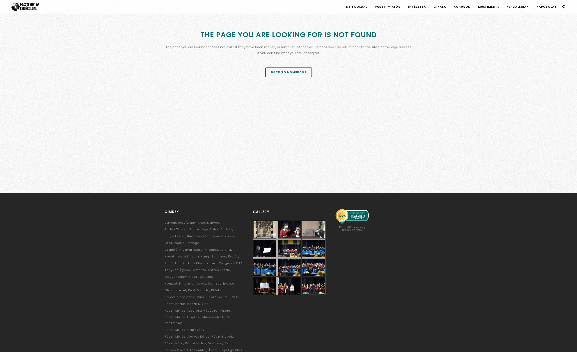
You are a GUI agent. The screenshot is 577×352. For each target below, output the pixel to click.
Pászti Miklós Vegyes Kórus (187, 336)
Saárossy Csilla (221, 343)
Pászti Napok (222, 336)
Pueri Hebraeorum (212, 297)
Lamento (199, 270)
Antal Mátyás (208, 222)
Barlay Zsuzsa (176, 229)
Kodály (234, 256)
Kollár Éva (173, 263)
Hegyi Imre (174, 256)
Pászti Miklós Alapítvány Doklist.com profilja (352, 228)
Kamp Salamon (213, 256)
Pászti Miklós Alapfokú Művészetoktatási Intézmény (198, 320)
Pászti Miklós (197, 304)
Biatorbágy (199, 229)
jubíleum (191, 256)
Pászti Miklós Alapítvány (184, 330)
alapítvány (187, 222)
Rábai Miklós (195, 343)
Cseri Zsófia (175, 243)
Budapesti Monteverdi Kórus (210, 236)
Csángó (192, 243)
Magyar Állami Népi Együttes (188, 277)
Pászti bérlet (175, 304)
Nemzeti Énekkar (222, 283)
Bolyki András (221, 229)
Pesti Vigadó (198, 290)
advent (170, 222)
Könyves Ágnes (177, 270)
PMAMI (216, 290)
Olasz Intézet (175, 290)
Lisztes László (219, 270)
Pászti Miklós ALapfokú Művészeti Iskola (197, 310)
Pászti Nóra (174, 343)
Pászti (235, 297)
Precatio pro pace (180, 297)
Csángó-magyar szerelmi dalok (191, 250)
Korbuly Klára (194, 263)
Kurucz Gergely (219, 263)
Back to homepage (288, 72)
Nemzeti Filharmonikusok (185, 283)
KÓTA (238, 263)
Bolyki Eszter (175, 236)
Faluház (226, 250)
